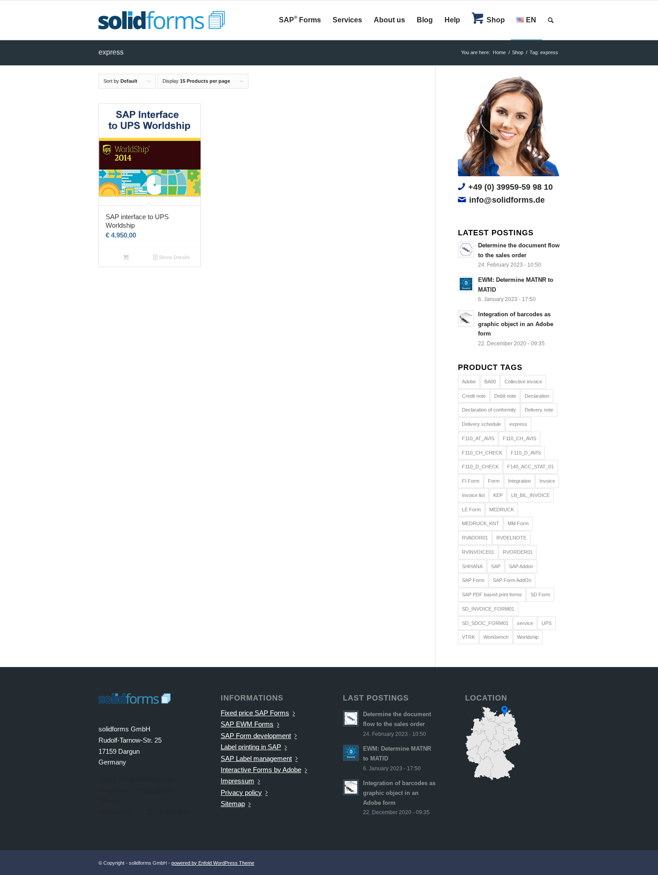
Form (494, 481)
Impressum (237, 781)
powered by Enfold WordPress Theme (212, 863)
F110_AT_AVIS (478, 438)
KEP (498, 495)
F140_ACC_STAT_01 (530, 466)
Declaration (537, 396)
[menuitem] (300, 20)
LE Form (471, 509)
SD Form (540, 594)
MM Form (518, 523)
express (518, 424)
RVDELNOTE (511, 537)
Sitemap (233, 803)
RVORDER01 (518, 552)
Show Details (174, 257)
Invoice (547, 481)
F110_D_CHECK (480, 466)
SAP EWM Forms (247, 724)
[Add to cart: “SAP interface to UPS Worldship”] (126, 257)
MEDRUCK (501, 509)
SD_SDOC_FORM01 (485, 623)
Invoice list (473, 495)
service (525, 623)
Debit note (505, 396)
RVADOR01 (475, 537)
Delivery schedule (481, 424)
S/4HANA (472, 566)
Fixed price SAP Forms (255, 713)
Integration (519, 481)
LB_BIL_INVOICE (530, 495)
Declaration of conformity (489, 409)
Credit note (474, 396)
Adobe (469, 381)
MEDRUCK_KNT (480, 523)
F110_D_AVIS (526, 452)
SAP (495, 566)
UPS (546, 623)
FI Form (470, 481)
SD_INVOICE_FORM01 (488, 609)
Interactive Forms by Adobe (261, 769)
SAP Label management (256, 758)
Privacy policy (241, 792)
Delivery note (539, 409)
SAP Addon (521, 566)
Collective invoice (523, 381)
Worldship (527, 637)
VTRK (468, 637)
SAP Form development (256, 735)
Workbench (495, 637)
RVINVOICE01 (478, 552)
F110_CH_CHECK (482, 452)
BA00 (490, 381)
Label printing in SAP (251, 747)
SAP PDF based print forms (492, 594)
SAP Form (473, 580)
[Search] (551, 20)
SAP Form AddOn (512, 580)
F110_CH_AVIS (519, 438)
